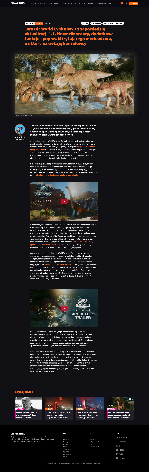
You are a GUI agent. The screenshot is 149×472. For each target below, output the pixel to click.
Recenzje (41, 3)
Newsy (33, 3)
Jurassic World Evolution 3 (113, 23)
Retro (70, 3)
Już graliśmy (101, 3)
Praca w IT (93, 444)
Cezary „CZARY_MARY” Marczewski (20, 137)
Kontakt (92, 437)
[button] (64, 201)
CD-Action (30, 23)
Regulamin (93, 439)
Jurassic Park (96, 23)
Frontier (85, 23)
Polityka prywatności (96, 442)
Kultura (63, 3)
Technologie (80, 3)
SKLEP (110, 3)
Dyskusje (90, 3)
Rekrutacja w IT (94, 447)
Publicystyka (52, 3)
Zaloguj (134, 3)
